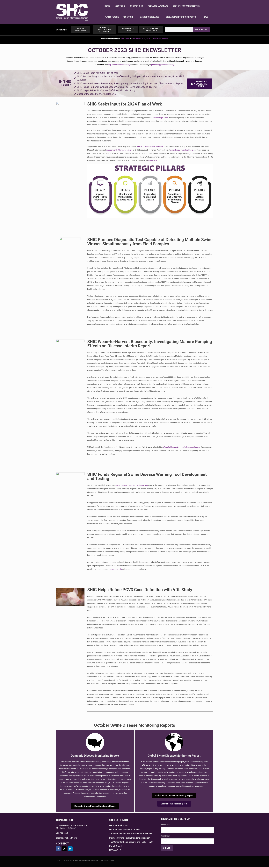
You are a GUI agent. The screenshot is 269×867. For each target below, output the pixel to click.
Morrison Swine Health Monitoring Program (129, 838)
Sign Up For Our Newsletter (186, 6)
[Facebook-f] (58, 848)
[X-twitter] (64, 848)
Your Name (165, 824)
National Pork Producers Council (124, 829)
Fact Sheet (125, 39)
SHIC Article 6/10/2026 (140, 39)
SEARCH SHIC (201, 29)
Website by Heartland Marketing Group (98, 860)
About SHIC (120, 6)
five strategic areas (160, 118)
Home (107, 6)
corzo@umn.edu (115, 569)
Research (128, 17)
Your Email (165, 836)
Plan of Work (112, 17)
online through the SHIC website (150, 146)
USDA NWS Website (160, 39)
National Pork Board (118, 825)
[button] (61, 30)
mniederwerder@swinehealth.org (119, 150)
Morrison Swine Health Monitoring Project (131, 485)
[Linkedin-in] (70, 848)
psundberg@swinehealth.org (162, 65)
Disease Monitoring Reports (181, 17)
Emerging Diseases (149, 17)
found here (152, 160)
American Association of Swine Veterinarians (130, 833)
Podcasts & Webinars (158, 6)
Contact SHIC (136, 6)
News (205, 17)
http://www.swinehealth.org (119, 65)
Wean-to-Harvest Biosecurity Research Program (182, 447)
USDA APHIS (115, 850)
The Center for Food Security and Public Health (131, 842)
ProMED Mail (115, 846)
